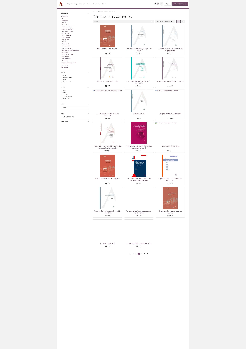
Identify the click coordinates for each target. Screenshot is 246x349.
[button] (161, 4)
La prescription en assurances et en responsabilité (170, 50)
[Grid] (178, 21)
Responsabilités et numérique (170, 114)
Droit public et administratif (69, 63)
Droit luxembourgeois (67, 54)
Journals (65, 94)
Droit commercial (66, 35)
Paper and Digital (67, 77)
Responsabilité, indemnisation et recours (170, 212)
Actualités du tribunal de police (107, 81)
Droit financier (65, 39)
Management (64, 67)
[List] (183, 21)
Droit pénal (65, 61)
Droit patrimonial (66, 58)
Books (64, 90)
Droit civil (64, 22)
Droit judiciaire (65, 52)
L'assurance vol (138, 114)
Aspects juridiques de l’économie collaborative (170, 179)
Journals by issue (67, 96)
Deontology (65, 20)
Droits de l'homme (67, 27)
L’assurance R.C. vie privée (170, 146)
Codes (64, 92)
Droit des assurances (67, 29)
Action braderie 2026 (68, 116)
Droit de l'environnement (68, 25)
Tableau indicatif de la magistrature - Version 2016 (139, 212)
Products (95, 11)
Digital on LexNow (67, 82)
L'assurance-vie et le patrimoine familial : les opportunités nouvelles (108, 147)
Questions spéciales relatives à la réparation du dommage (139, 179)
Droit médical (65, 56)
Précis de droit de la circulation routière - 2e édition (107, 212)
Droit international (66, 48)
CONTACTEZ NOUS (180, 4)
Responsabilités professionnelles (107, 49)
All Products (64, 16)
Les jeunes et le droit (107, 243)
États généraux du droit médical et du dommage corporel (138, 147)
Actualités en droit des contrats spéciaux (107, 114)
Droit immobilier (66, 46)
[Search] (151, 21)
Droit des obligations (67, 31)
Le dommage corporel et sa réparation (170, 81)
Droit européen (66, 37)
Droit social (65, 65)
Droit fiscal (64, 41)
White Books (66, 98)
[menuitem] (68, 4)
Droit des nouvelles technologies (70, 50)
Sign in (168, 4)
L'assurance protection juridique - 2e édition (139, 50)
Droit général (65, 44)
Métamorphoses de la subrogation (107, 178)
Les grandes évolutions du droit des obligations (139, 82)
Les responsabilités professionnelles (139, 243)
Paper (64, 75)
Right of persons (66, 33)
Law (62, 18)
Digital (64, 79)
